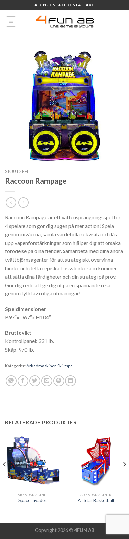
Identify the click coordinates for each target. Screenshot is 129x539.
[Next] (124, 477)
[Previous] (4, 477)
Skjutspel (17, 171)
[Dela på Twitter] (34, 380)
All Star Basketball (96, 500)
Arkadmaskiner (41, 365)
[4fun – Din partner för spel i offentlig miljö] (64, 21)
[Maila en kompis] (46, 380)
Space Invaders (33, 500)
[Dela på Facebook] (23, 380)
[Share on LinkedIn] (70, 380)
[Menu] (11, 21)
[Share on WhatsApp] (11, 380)
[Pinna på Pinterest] (58, 380)
